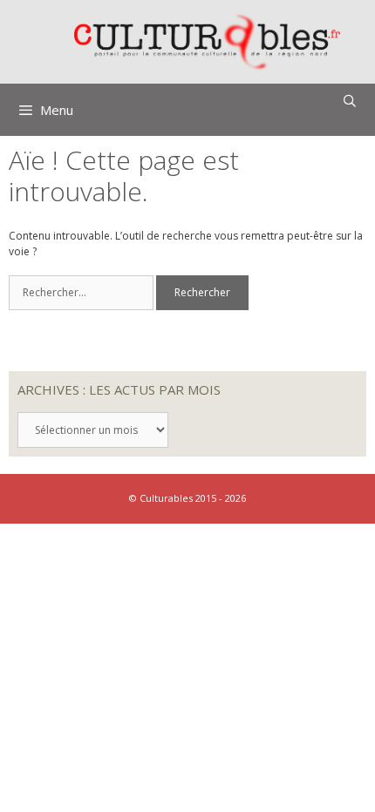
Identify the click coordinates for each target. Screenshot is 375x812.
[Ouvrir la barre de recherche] (349, 101)
